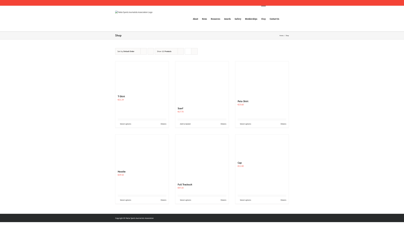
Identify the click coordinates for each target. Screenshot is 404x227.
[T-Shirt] (142, 76)
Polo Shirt (243, 101)
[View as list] (194, 51)
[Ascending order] (151, 51)
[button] (284, 18)
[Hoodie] (142, 150)
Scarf (180, 108)
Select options (125, 124)
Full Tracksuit (185, 184)
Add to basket (185, 124)
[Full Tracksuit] (202, 156)
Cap (240, 162)
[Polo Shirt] (262, 78)
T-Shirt (121, 96)
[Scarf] (202, 82)
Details (163, 124)
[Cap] (262, 146)
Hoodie (121, 171)
